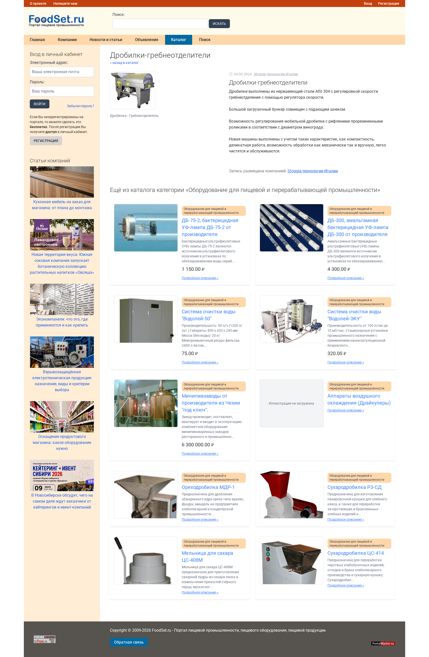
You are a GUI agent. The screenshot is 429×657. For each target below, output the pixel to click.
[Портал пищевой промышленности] (65, 21)
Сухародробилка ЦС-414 (355, 553)
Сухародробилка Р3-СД (354, 487)
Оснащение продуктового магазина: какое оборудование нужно (62, 442)
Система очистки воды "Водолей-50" (209, 315)
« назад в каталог (124, 63)
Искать (219, 24)
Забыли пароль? (80, 106)
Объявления (146, 39)
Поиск (205, 39)
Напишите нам (65, 3)
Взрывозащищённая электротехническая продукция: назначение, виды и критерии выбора (62, 381)
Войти (39, 104)
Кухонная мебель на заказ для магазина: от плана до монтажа (62, 204)
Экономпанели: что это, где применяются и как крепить (62, 322)
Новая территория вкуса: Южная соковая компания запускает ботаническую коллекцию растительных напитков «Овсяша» (62, 263)
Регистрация (388, 3)
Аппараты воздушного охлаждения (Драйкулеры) (359, 399)
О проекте (38, 3)
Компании (67, 39)
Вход (368, 3)
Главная (37, 39)
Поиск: (118, 14)
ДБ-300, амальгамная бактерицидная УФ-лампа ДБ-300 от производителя (358, 227)
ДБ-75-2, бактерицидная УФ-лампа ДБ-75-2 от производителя (210, 227)
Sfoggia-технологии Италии (276, 74)
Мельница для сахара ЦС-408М (207, 556)
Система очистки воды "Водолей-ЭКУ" (354, 315)
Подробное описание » (200, 278)
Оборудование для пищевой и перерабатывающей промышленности (211, 211)
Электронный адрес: (49, 62)
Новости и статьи (106, 39)
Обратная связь (129, 642)
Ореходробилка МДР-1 (208, 487)
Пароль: (37, 82)
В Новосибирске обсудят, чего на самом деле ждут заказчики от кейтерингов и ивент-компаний (62, 501)
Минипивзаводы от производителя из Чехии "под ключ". (211, 403)
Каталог (178, 39)
